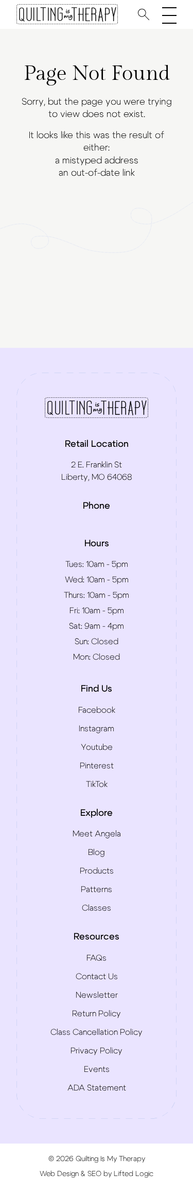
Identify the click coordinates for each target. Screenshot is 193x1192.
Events (97, 1069)
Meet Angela (97, 834)
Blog (96, 852)
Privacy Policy (96, 1051)
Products (97, 871)
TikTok (97, 784)
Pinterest (97, 766)
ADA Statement (96, 1088)
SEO (94, 1174)
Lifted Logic (133, 1174)
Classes (96, 908)
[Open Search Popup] (143, 14)
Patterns (96, 889)
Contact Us (97, 976)
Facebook (96, 710)
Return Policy (96, 1014)
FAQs (96, 958)
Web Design (59, 1174)
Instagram (96, 729)
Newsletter (97, 995)
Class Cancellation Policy (96, 1032)
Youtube (97, 747)
